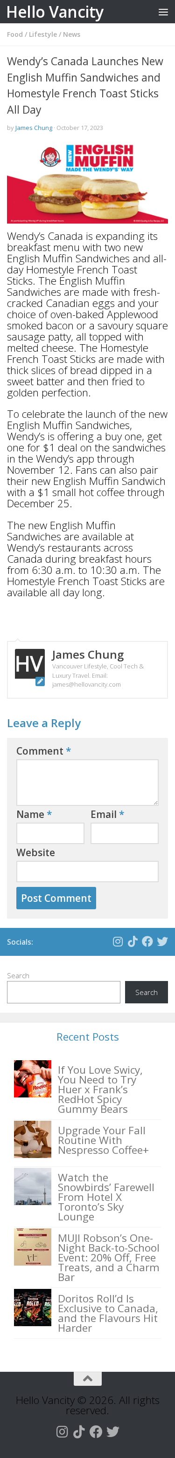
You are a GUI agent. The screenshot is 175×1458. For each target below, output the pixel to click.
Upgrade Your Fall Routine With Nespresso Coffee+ (103, 1140)
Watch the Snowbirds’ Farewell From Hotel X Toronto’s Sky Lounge (106, 1197)
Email (108, 814)
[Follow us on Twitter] (162, 941)
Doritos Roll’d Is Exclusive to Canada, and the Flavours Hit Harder (108, 1313)
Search (18, 975)
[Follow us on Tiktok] (132, 941)
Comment (43, 750)
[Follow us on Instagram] (117, 941)
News (71, 34)
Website (35, 852)
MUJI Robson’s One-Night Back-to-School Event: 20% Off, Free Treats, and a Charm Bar (109, 1257)
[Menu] (163, 11)
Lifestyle (43, 34)
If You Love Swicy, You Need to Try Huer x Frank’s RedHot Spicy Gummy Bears (100, 1089)
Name (34, 814)
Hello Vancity (55, 11)
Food (15, 34)
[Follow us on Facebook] (147, 941)
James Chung (33, 127)
